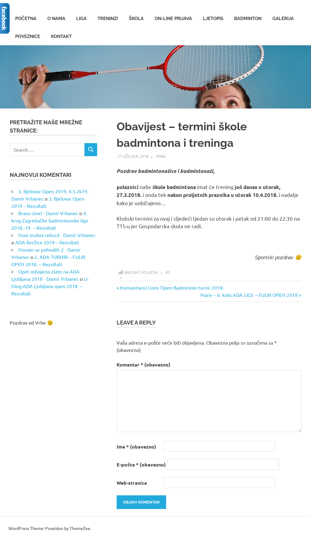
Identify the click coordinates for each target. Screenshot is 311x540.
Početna (25, 18)
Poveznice (27, 36)
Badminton (247, 18)
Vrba (161, 156)
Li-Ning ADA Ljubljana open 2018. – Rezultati (50, 286)
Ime (136, 446)
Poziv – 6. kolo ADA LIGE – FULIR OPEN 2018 (249, 295)
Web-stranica (132, 483)
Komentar (143, 364)
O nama (56, 18)
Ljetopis (213, 18)
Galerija (283, 18)
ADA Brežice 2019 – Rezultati (47, 242)
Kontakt (61, 36)
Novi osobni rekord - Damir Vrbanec (56, 235)
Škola (136, 18)
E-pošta (141, 464)
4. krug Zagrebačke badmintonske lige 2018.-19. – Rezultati (49, 220)
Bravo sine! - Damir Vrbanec (48, 213)
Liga (81, 18)
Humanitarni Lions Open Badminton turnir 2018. (172, 287)
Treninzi (107, 18)
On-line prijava (173, 18)
